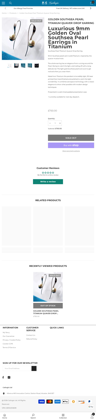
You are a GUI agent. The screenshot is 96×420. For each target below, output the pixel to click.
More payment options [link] (71, 151)
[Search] (10, 3)
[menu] (3, 3)
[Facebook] (3, 377)
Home (4, 13)
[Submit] (34, 368)
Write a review (48, 181)
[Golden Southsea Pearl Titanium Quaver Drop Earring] (48, 287)
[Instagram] (9, 377)
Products (13, 13)
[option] (23, 38)
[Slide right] (91, 8)
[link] (71, 8)
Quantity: (51, 118)
